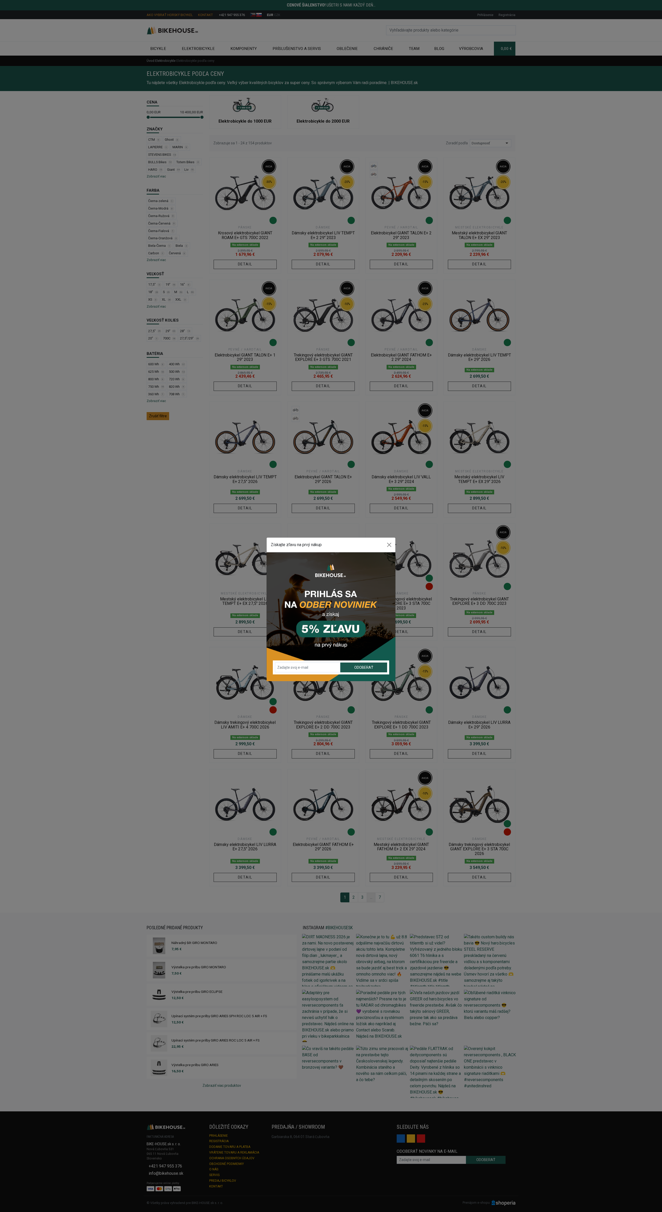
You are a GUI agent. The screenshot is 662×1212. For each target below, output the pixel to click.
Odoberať (363, 667)
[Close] (389, 545)
